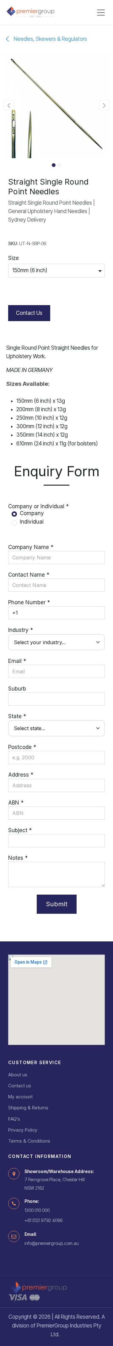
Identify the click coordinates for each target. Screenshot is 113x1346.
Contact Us (29, 313)
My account (20, 1097)
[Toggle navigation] (101, 12)
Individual (32, 522)
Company (32, 513)
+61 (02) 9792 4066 (43, 1220)
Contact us (19, 1086)
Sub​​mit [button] (56, 904)
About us (17, 1075)
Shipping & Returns (28, 1108)
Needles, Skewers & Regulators (50, 39)
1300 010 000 (37, 1210)
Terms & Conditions (29, 1141)
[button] (8, 105)
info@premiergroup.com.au (51, 1243)
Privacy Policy (22, 1130)
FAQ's (14, 1119)
